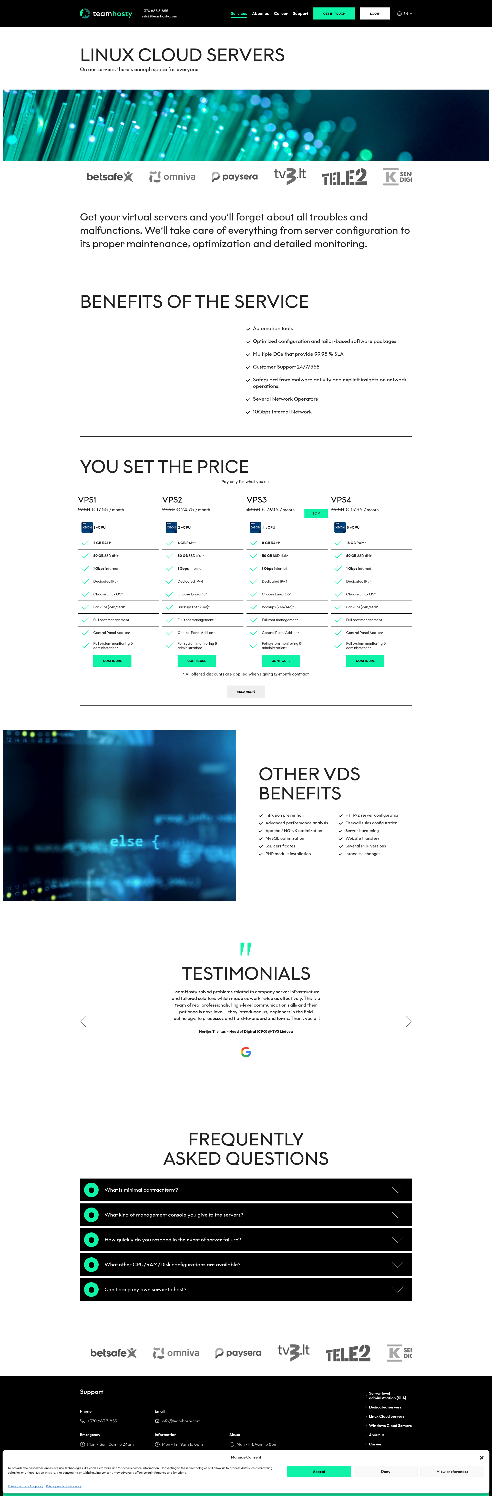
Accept (319, 1471)
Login (375, 13)
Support (300, 13)
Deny (385, 1471)
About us (260, 13)
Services (239, 13)
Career (281, 13)
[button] (481, 1457)
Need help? (246, 691)
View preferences (452, 1471)
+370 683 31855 (155, 11)
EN (405, 14)
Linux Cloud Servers (386, 1416)
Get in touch (334, 13)
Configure (112, 661)
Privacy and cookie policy (25, 1486)
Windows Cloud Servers (390, 1425)
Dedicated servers (385, 1407)
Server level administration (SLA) (387, 1395)
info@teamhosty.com (159, 16)
